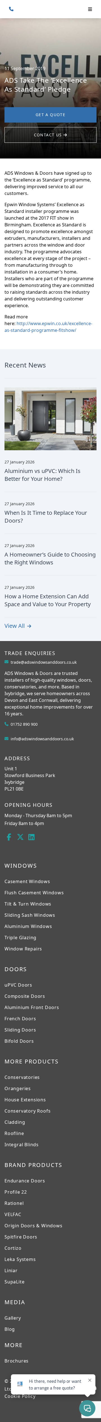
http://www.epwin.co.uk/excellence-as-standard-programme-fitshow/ (48, 326)
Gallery (12, 1318)
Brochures (16, 1361)
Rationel (14, 1203)
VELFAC (12, 1214)
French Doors (20, 1019)
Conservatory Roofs (27, 1111)
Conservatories (22, 1077)
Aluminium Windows (28, 926)
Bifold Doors (19, 1041)
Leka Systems (20, 1259)
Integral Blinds (21, 1144)
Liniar (11, 1270)
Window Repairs (23, 949)
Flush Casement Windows (34, 893)
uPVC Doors (18, 985)
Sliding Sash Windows (29, 915)
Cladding (14, 1122)
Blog (9, 1329)
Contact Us (48, 134)
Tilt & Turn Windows (27, 904)
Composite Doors (24, 996)
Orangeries (17, 1088)
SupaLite (14, 1282)
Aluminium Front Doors (31, 1007)
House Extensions (25, 1100)
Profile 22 (15, 1192)
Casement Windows (27, 881)
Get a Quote (50, 114)
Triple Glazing (20, 937)
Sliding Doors (20, 1030)
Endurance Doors (24, 1181)
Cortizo (13, 1248)
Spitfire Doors (20, 1237)
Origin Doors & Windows (33, 1226)
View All (15, 626)
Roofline (14, 1133)
